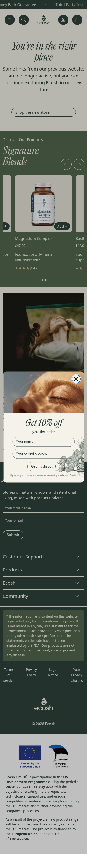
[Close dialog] (76, 379)
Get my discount (43, 466)
